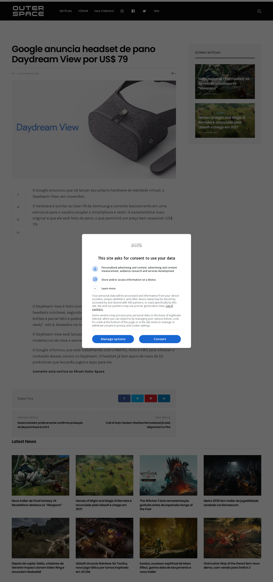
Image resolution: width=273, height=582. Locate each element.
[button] (136, 289)
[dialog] (136, 291)
